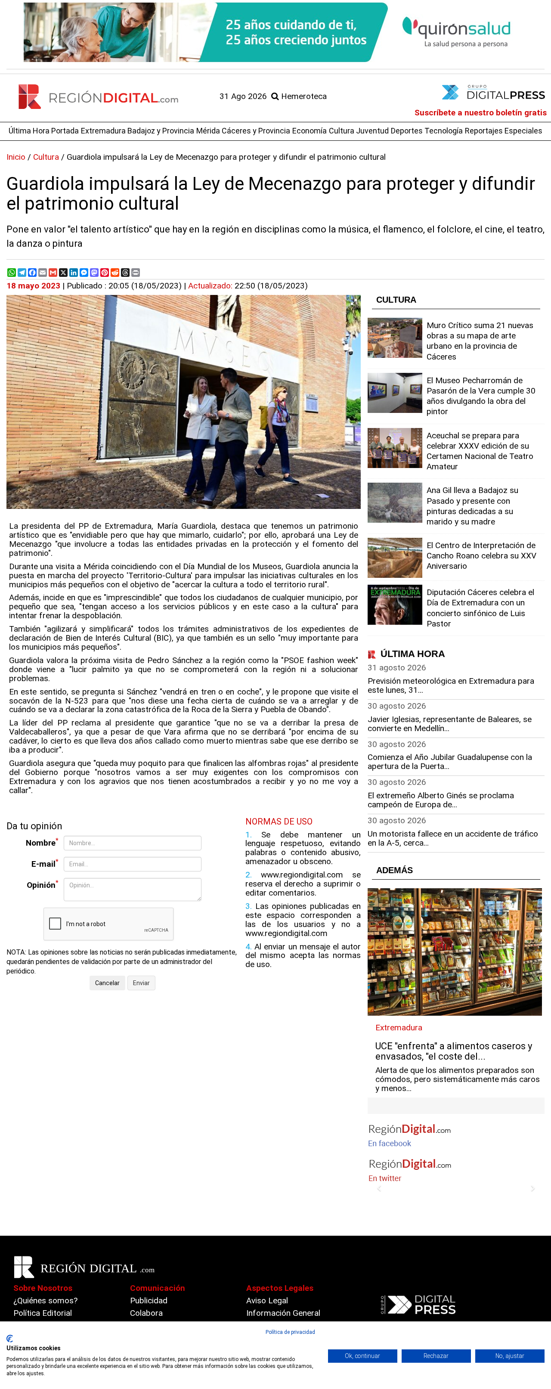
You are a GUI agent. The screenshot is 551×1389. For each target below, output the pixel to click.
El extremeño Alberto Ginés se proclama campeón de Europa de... (441, 800)
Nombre (42, 842)
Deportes (407, 130)
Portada (65, 130)
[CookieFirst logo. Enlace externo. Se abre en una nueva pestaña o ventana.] (9, 1338)
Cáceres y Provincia (256, 130)
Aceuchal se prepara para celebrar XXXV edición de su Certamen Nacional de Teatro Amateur (480, 451)
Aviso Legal (267, 1300)
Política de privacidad (290, 1332)
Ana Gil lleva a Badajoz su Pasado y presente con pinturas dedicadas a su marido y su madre (472, 506)
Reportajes (484, 130)
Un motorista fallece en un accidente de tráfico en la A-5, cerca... (453, 838)
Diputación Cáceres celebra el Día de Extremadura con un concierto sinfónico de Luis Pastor (480, 608)
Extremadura (103, 130)
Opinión (43, 884)
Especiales (523, 130)
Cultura (341, 130)
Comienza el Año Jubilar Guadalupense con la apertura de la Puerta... (450, 761)
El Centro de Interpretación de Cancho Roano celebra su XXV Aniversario (481, 555)
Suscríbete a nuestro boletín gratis (481, 113)
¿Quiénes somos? (45, 1300)
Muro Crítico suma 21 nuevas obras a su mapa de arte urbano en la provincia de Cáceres (480, 341)
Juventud (372, 130)
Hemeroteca (303, 96)
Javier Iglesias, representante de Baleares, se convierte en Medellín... (450, 723)
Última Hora (29, 130)
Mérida (208, 130)
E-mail (45, 863)
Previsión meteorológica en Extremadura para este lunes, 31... (451, 685)
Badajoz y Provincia (160, 130)
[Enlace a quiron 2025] (275, 32)
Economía (309, 130)
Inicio (15, 157)
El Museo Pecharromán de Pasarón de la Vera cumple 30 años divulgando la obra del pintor (481, 396)
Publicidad (148, 1300)
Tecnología (443, 130)
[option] (275, 32)
